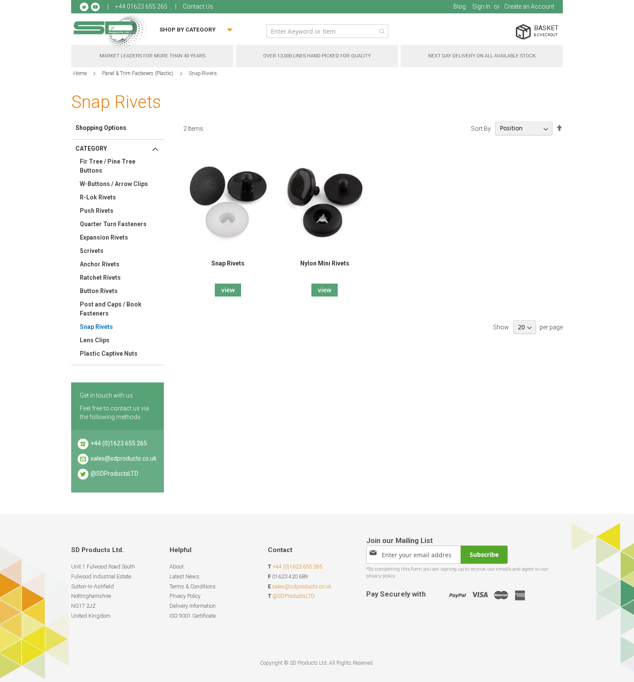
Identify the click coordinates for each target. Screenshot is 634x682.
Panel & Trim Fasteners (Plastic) (138, 73)
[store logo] (110, 32)
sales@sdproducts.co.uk (124, 458)
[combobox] (327, 31)
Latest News (184, 576)
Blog (459, 6)
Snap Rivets (228, 263)
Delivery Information (192, 606)
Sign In (481, 6)
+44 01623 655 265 (141, 6)
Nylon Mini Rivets (324, 263)
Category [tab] (91, 148)
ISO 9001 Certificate (192, 616)
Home (80, 73)
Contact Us (198, 6)
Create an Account (529, 6)
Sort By (481, 128)
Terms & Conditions (192, 586)
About (176, 566)
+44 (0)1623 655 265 (119, 443)
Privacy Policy (185, 596)
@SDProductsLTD (114, 473)
